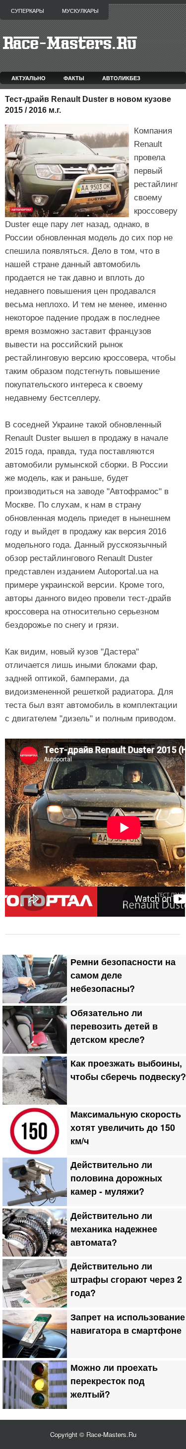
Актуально (28, 78)
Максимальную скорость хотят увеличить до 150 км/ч (125, 1127)
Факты (73, 78)
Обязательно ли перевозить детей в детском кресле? (114, 1025)
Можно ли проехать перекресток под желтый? (114, 1380)
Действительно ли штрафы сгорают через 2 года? (126, 1279)
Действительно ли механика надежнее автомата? (113, 1228)
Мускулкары (80, 11)
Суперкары (27, 11)
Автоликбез (121, 78)
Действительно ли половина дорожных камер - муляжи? (116, 1177)
